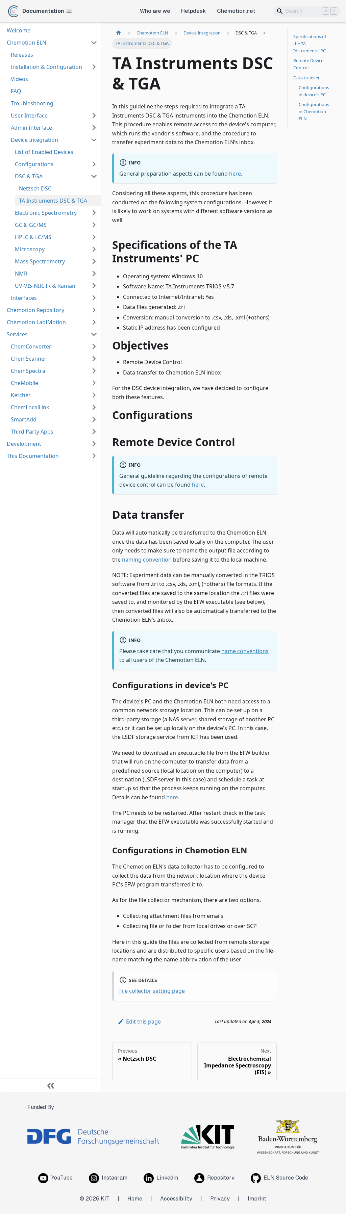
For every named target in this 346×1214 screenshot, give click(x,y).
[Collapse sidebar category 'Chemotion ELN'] (93, 42)
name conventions (245, 651)
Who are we (155, 11)
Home (134, 1198)
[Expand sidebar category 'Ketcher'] (93, 395)
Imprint (257, 1198)
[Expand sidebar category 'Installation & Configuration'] (93, 66)
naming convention (147, 559)
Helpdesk (193, 11)
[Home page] (118, 33)
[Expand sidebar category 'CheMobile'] (93, 383)
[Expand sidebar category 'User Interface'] (93, 115)
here (235, 173)
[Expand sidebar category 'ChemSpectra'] (93, 370)
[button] (56, 164)
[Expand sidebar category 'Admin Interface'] (93, 127)
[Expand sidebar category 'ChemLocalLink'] (93, 407)
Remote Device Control (308, 64)
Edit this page (143, 1021)
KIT (105, 1198)
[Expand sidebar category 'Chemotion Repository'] (93, 310)
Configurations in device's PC (314, 91)
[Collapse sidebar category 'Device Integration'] (93, 139)
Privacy (220, 1198)
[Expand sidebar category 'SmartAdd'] (93, 419)
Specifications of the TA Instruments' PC (309, 43)
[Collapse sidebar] (50, 1085)
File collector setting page (152, 991)
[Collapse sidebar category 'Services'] (93, 334)
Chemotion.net (236, 11)
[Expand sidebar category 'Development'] (93, 443)
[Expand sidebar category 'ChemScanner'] (93, 358)
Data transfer (306, 78)
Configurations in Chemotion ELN (314, 111)
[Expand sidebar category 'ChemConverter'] (93, 346)
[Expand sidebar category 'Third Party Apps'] (93, 431)
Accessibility (176, 1198)
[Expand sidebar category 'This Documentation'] (93, 455)
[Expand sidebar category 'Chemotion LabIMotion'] (93, 322)
